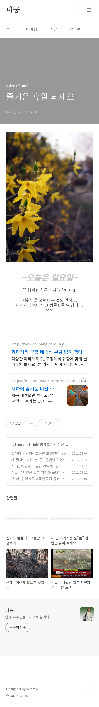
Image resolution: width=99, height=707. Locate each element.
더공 (13, 10)
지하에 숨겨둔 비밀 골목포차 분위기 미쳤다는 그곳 (34, 388)
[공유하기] (25, 423)
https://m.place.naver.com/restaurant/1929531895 (43, 381)
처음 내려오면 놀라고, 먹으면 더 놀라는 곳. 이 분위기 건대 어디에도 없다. (33, 398)
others (18, 444)
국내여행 (29, 29)
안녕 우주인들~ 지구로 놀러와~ (28, 617)
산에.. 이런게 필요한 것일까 (32, 466)
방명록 (75, 29)
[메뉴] (89, 10)
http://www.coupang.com (33, 344)
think (33, 444)
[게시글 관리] (31, 423)
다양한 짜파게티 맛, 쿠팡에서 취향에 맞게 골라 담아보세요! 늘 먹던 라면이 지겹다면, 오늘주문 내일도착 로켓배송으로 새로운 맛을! (49, 361)
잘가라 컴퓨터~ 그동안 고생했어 (35, 453)
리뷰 (53, 29)
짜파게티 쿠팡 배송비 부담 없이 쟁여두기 (49, 352)
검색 (77, 10)
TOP (89, 691)
